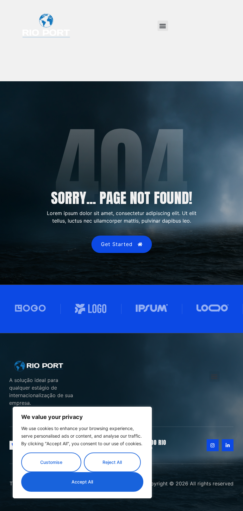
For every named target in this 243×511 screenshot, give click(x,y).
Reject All (112, 462)
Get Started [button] (117, 244)
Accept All (82, 481)
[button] (163, 26)
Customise (51, 462)
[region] (82, 452)
